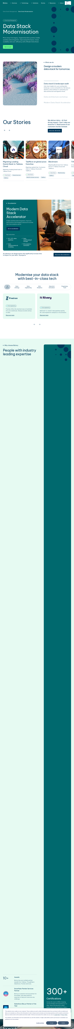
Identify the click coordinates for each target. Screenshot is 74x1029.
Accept (51, 1023)
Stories (43, 3)
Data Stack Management (10, 11)
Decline (63, 1023)
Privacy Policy (64, 1014)
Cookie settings (40, 1023)
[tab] (57, 80)
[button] (13, 3)
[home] (5, 3)
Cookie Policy (57, 1014)
